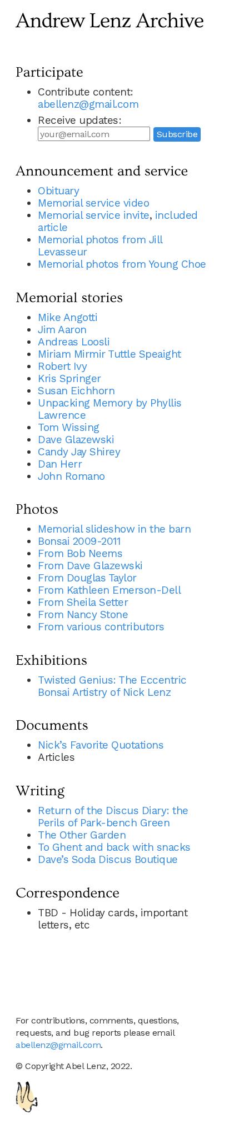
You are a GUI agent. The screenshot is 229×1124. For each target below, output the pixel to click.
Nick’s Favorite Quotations (100, 745)
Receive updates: (79, 120)
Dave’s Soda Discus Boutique (108, 859)
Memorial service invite (94, 215)
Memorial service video (93, 203)
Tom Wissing (68, 427)
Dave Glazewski (76, 439)
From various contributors (101, 626)
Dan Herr (60, 464)
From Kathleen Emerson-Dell (109, 590)
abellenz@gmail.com (88, 104)
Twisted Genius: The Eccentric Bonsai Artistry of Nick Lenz (112, 686)
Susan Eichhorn (76, 390)
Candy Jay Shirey (79, 451)
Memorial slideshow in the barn (114, 529)
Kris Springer (69, 378)
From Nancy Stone (83, 614)
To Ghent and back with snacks (114, 847)
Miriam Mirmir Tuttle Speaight (109, 354)
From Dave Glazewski (90, 565)
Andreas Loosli (73, 341)
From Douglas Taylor (87, 577)
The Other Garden (82, 835)
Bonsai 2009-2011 (79, 541)
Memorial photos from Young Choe (122, 264)
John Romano (71, 476)
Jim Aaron (62, 329)
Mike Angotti (67, 317)
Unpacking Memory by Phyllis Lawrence (110, 409)
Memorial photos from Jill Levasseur (100, 245)
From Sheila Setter (83, 602)
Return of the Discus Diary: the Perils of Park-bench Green (113, 816)
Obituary (58, 190)
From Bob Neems (80, 553)
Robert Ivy (62, 366)
